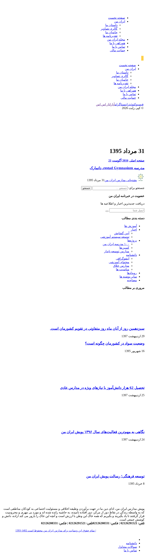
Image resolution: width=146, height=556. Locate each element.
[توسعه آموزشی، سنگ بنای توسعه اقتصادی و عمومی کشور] (140, 11)
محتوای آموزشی (119, 262)
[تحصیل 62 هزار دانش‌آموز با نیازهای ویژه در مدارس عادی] (130, 380)
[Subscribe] (107, 211)
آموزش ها (130, 226)
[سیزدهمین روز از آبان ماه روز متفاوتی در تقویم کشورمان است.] (130, 321)
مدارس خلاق (121, 265)
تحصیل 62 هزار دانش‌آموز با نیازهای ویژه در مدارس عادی (102, 388)
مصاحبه (132, 280)
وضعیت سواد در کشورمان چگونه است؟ (114, 343)
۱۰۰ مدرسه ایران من (116, 244)
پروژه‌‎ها (132, 240)
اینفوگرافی (122, 258)
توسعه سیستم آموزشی (114, 236)
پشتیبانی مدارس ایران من (121, 180)
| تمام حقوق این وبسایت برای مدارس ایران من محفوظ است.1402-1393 (55, 530)
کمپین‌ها (124, 247)
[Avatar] (140, 180)
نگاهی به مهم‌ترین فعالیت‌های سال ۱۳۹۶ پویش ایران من (102, 432)
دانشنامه (131, 254)
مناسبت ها (122, 269)
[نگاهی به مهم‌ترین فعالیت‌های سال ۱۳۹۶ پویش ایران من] (130, 424)
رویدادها (132, 273)
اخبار (134, 229)
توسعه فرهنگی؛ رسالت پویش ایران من (115, 476)
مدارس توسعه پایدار (116, 251)
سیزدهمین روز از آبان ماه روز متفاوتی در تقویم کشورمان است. (97, 329)
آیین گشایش (121, 233)
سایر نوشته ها (128, 276)
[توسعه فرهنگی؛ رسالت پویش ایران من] (130, 468)
